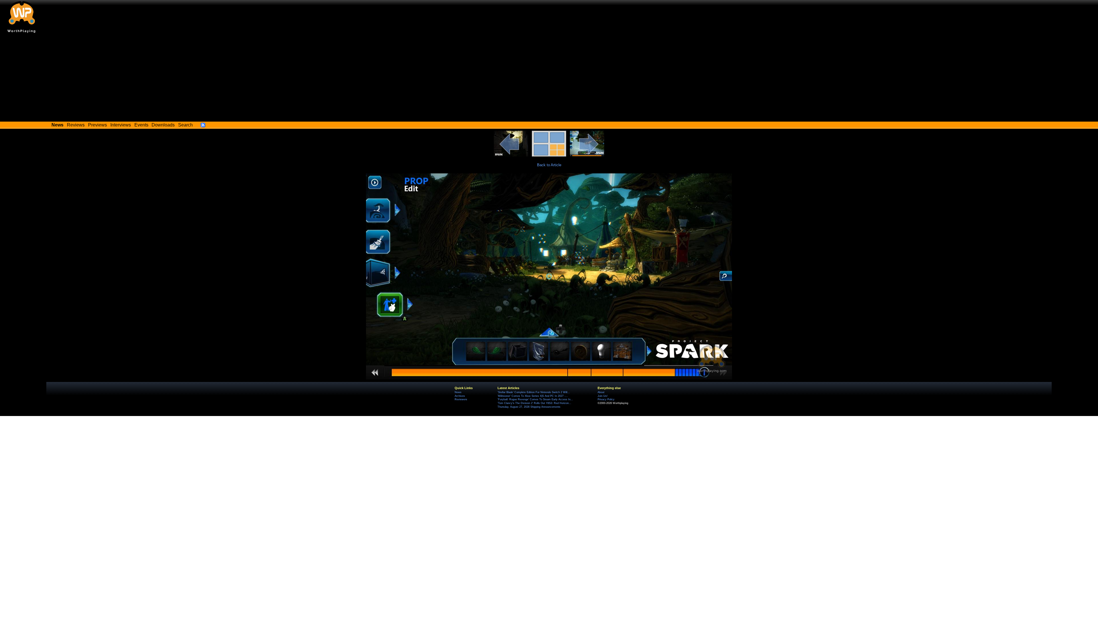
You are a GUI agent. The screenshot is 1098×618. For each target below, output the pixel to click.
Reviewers (461, 399)
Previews (97, 124)
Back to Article (549, 165)
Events (141, 124)
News (458, 392)
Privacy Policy (606, 399)
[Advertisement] (549, 79)
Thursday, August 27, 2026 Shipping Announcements (529, 406)
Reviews (76, 124)
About (601, 392)
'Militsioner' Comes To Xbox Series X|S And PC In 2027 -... (533, 396)
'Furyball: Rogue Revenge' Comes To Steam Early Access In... (535, 399)
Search (185, 124)
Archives (460, 396)
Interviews (120, 124)
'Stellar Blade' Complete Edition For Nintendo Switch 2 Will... (534, 392)
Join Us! (603, 396)
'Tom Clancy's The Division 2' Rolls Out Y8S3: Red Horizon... (534, 403)
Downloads (163, 124)
